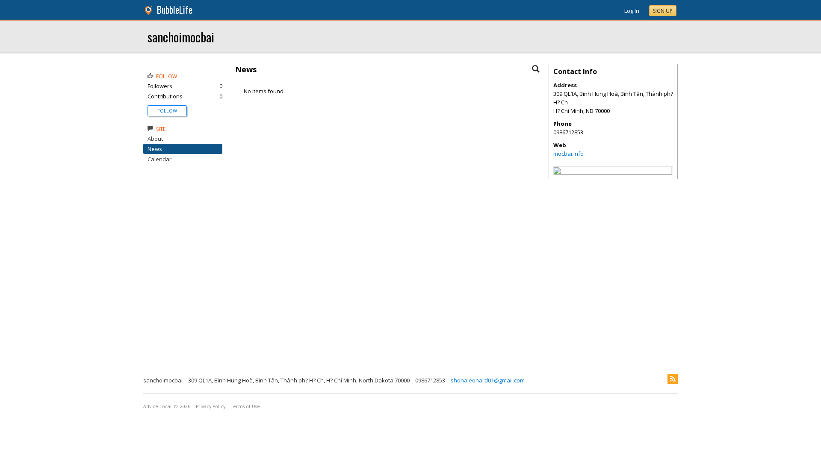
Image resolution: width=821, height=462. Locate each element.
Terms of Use (245, 406)
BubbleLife (174, 9)
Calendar (159, 159)
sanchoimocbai (181, 36)
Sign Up (663, 11)
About (155, 138)
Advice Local (157, 406)
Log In (631, 11)
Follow (167, 110)
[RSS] (672, 379)
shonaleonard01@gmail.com (488, 380)
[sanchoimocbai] (557, 172)
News (155, 149)
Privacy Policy (210, 406)
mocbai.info (568, 153)
